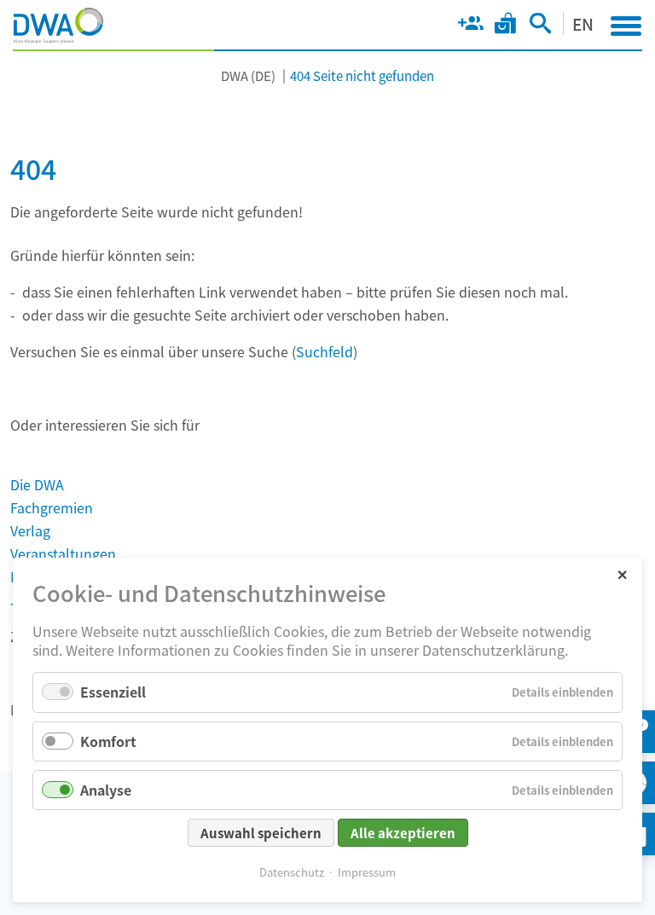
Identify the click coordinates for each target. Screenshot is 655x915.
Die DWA (37, 484)
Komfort (108, 741)
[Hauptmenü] (626, 25)
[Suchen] (540, 26)
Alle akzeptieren (403, 833)
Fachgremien (51, 507)
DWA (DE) (248, 75)
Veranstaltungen (63, 553)
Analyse (105, 789)
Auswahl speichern (261, 833)
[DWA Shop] (505, 26)
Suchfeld (324, 351)
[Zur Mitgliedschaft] (470, 26)
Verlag (30, 530)
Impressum (367, 872)
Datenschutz (291, 872)
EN (583, 23)
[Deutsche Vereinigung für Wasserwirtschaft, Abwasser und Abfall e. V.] (58, 25)
